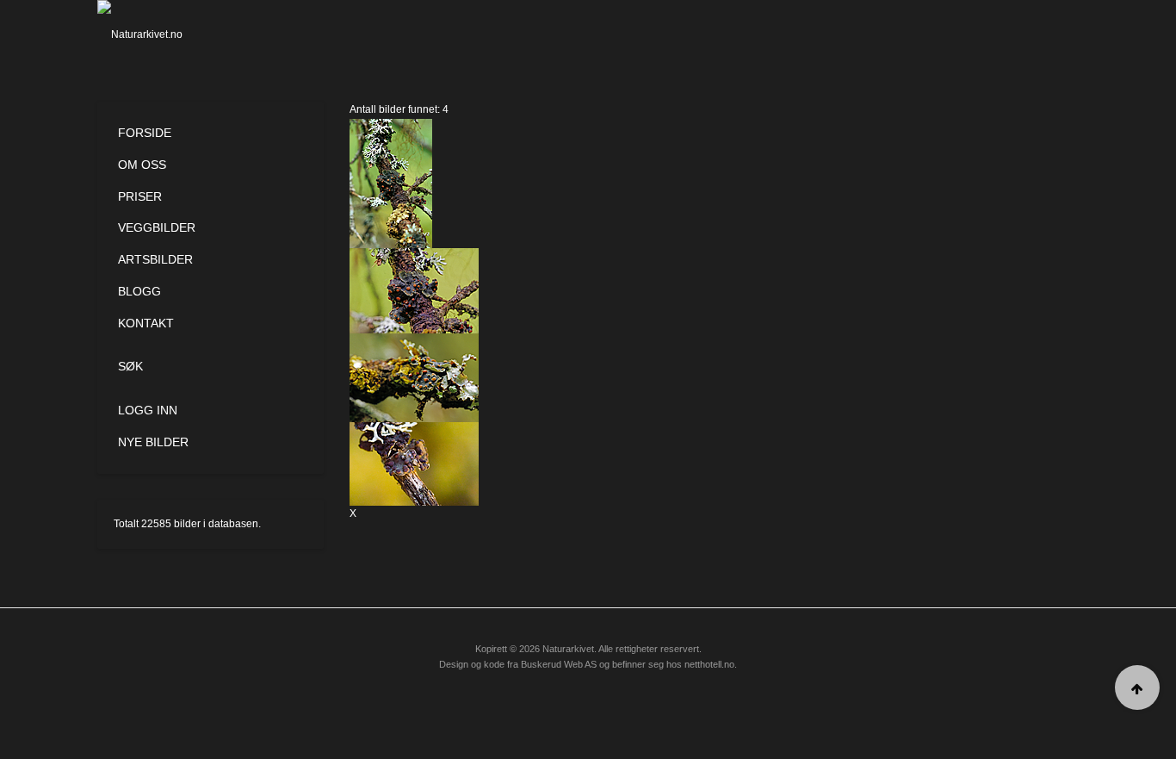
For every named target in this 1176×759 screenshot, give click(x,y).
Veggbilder (156, 227)
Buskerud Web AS (559, 664)
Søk (130, 366)
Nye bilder (153, 442)
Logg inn (147, 410)
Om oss (142, 164)
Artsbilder (155, 259)
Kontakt (146, 323)
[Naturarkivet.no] (168, 34)
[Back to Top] (1137, 687)
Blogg (139, 291)
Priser (140, 196)
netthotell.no (709, 664)
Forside (144, 133)
